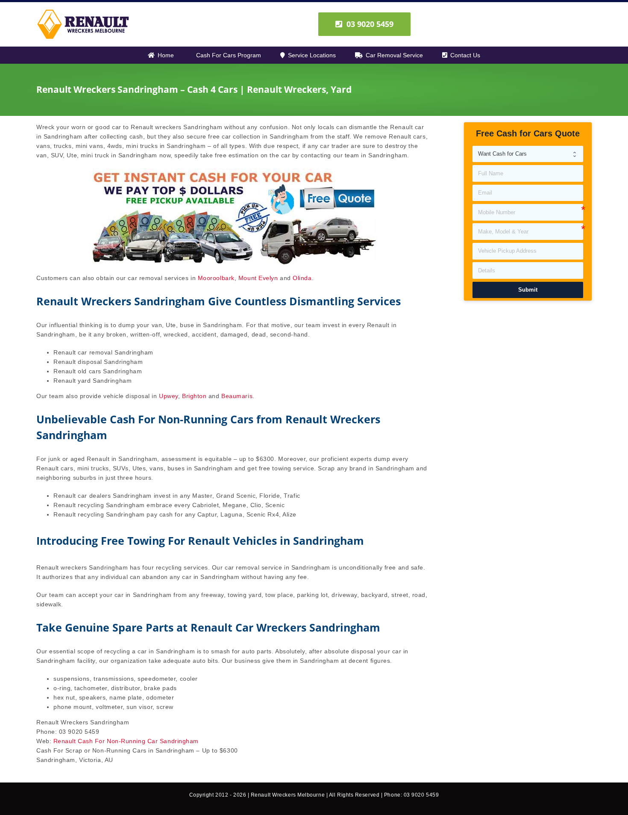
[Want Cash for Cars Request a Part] (527, 154)
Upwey (168, 396)
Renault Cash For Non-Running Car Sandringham (126, 741)
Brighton (194, 396)
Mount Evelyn (258, 278)
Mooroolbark (216, 278)
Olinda (302, 278)
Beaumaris (236, 396)
